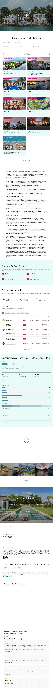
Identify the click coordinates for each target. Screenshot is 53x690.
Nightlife (27, 312)
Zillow (9, 674)
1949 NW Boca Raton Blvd (10, 339)
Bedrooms (37, 46)
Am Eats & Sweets (9, 329)
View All (26, 480)
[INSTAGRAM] (6, 568)
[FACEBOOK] (4, 568)
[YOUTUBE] (18, 568)
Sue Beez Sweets (9, 320)
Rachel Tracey (8, 680)
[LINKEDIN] (9, 568)
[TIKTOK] (12, 568)
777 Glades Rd (8, 325)
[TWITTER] (15, 568)
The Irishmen (8, 342)
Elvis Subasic (7, 657)
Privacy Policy (46, 564)
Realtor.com (10, 651)
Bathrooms (21, 46)
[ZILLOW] (20, 568)
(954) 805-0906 (8, 537)
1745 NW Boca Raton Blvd (10, 344)
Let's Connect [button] (26, 511)
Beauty (22, 312)
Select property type (6, 46)
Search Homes (26, 160)
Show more (26, 349)
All (3, 312)
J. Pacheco (7, 643)
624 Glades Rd (8, 334)
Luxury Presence (27, 564)
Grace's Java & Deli (9, 338)
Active (18, 312)
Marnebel (7, 668)
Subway (7, 324)
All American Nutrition (10, 333)
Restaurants (8, 312)
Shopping (14, 312)
